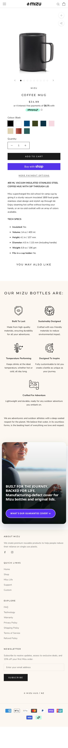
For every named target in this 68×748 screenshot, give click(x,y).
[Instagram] (12, 552)
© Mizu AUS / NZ (34, 693)
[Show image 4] (30, 80)
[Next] (53, 80)
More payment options (34, 175)
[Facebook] (5, 552)
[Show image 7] (40, 80)
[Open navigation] (4, 4)
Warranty (8, 617)
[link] (34, 483)
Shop (6, 574)
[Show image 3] (27, 80)
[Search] (58, 4)
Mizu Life (8, 579)
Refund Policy (10, 638)
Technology (9, 612)
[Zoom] (61, 15)
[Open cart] (63, 4)
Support (8, 584)
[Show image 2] (24, 80)
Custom (8, 589)
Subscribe (15, 677)
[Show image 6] (37, 80)
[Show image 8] (44, 80)
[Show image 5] (34, 80)
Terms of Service (12, 633)
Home (7, 569)
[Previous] (14, 80)
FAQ (6, 607)
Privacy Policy (10, 622)
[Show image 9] (47, 80)
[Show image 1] (21, 80)
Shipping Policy (11, 627)
